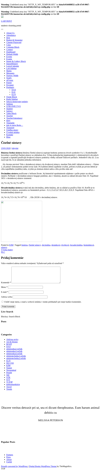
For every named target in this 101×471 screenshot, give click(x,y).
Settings (9, 104)
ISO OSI (10, 363)
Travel (9, 387)
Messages (10, 73)
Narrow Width (12, 75)
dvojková (65, 245)
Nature (9, 368)
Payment (10, 85)
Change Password (13, 42)
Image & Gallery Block (16, 61)
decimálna (46, 245)
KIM (11, 245)
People (9, 372)
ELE (14, 92)
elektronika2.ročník (14, 349)
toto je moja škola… (14, 125)
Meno (4, 287)
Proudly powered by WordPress (14, 466)
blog (8, 38)
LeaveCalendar (12, 66)
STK (8, 377)
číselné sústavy (35, 245)
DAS (14, 90)
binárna (24, 245)
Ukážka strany (12, 130)
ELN (14, 94)
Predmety (10, 87)
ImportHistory (12, 64)
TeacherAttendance (14, 118)
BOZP (9, 344)
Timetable (10, 123)
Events (9, 56)
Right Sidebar (12, 99)
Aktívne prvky (12, 339)
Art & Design (12, 342)
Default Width (12, 54)
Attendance (11, 35)
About (9, 459)
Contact (9, 49)
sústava (4, 247)
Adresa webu (6, 297)
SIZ (7, 375)
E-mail (4, 292)
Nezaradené (11, 370)
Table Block (11, 113)
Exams (9, 59)
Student (9, 109)
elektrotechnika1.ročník (16, 356)
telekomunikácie (13, 384)
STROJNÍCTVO (13, 106)
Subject (9, 111)
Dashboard (10, 52)
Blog (8, 137)
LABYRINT (6, 21)
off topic (9, 80)
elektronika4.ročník (14, 354)
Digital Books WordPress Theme (43, 466)
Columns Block (12, 47)
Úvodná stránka (12, 132)
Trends (9, 389)
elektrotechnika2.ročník (16, 358)
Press (8, 457)
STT (8, 380)
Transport (10, 127)
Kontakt (9, 135)
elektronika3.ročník (14, 351)
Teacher (9, 116)
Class (8, 45)
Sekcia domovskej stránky (17, 101)
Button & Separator (14, 40)
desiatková (55, 245)
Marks (9, 71)
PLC (3, 252)
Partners (9, 455)
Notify (9, 78)
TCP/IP (9, 382)
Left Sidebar (11, 68)
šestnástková (89, 245)
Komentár (6, 282)
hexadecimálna (76, 245)
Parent (9, 83)
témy (8, 120)
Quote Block (11, 97)
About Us (10, 33)
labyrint (15, 148)
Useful (9, 462)
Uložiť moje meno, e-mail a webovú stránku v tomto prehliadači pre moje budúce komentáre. (42, 302)
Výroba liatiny (7, 250)
